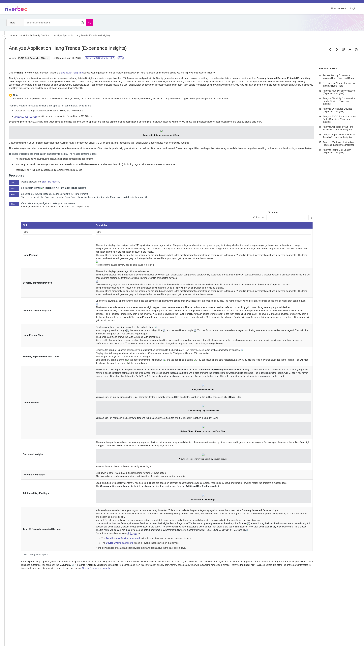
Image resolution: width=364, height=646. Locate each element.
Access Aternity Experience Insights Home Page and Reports (339, 76)
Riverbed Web (338, 8)
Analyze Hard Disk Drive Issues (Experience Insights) (339, 92)
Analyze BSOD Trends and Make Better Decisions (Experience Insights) (339, 119)
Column (257, 217)
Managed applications (26, 116)
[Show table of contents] (4, 37)
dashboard (123, 538)
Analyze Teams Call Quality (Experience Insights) (337, 151)
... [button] (50, 35)
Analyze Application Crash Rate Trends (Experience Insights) (339, 135)
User (120, 58)
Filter (25, 232)
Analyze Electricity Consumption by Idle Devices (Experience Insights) (339, 101)
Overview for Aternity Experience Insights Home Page (339, 84)
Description (102, 225)
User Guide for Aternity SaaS (32, 35)
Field (25, 225)
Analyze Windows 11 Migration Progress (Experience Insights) (338, 143)
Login (353, 8)
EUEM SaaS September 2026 (100, 58)
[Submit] (304, 217)
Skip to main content (12, 3)
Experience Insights (96, 568)
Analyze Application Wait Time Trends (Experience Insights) (338, 128)
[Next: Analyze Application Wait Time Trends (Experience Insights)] (337, 49)
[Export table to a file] (311, 217)
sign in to (50, 182)
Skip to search (32, 3)
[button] (82, 22)
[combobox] (55, 22)
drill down (132, 533)
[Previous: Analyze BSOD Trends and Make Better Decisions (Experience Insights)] (330, 49)
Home (12, 35)
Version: (13, 58)
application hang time (72, 72)
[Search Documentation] (89, 22)
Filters (12, 22)
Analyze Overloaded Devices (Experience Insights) (337, 110)
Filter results (274, 212)
